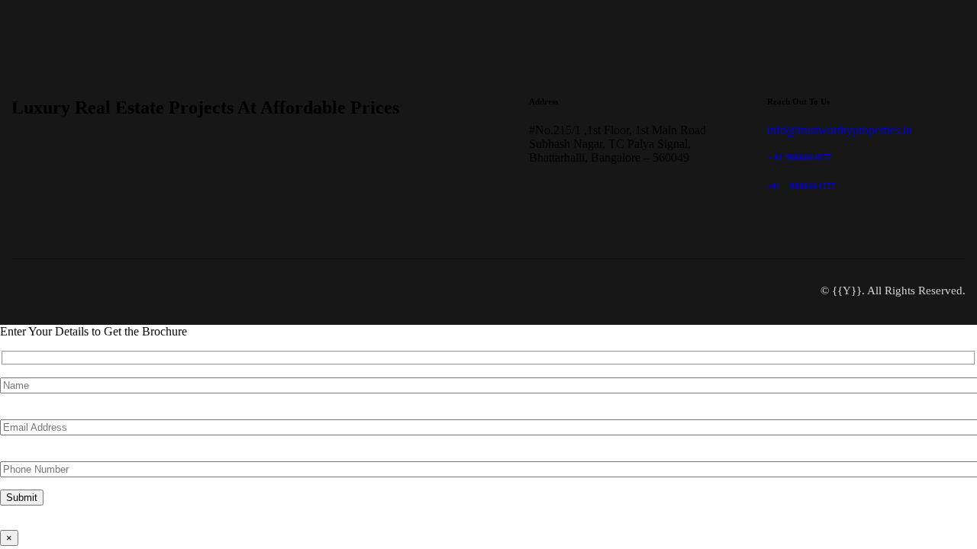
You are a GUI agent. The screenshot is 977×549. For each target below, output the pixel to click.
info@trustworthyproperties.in (839, 130)
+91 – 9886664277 (801, 186)
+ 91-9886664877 (799, 157)
